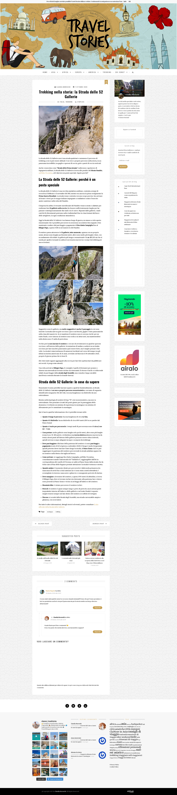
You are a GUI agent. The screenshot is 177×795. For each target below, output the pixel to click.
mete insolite (125, 742)
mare (119, 742)
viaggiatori (137, 755)
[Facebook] (67, 706)
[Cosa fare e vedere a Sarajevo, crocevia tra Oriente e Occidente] (120, 229)
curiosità (123, 734)
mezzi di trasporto (135, 742)
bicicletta (117, 726)
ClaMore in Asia (118, 731)
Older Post (43, 524)
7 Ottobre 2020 (81, 87)
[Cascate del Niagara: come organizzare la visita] (120, 193)
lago (139, 739)
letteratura (113, 742)
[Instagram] (73, 706)
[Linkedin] (85, 706)
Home (45, 72)
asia (123, 724)
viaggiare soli (125, 755)
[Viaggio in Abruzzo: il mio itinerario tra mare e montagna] (120, 202)
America (92, 72)
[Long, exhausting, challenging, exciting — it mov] (45, 736)
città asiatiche (117, 729)
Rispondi (97, 608)
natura (118, 744)
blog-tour (124, 726)
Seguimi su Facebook (129, 129)
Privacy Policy (114, 764)
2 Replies (80, 102)
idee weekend (124, 737)
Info (125, 1)
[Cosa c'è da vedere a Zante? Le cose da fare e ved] (36, 745)
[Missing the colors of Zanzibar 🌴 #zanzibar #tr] (36, 736)
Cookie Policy (114, 767)
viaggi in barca (114, 758)
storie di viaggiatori (121, 750)
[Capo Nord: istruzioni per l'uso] (120, 186)
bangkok (112, 726)
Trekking (107, 72)
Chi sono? (120, 72)
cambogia (130, 726)
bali (144, 724)
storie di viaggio (131, 750)
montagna (50, 511)
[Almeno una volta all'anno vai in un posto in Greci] (54, 745)
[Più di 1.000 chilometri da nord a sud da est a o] (63, 736)
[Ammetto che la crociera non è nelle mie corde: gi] (54, 754)
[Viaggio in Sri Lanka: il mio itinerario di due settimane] (120, 220)
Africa (65, 72)
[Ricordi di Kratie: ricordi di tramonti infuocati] (45, 763)
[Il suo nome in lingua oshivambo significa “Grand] (54, 772)
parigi (116, 747)
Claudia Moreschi (63, 87)
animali (118, 724)
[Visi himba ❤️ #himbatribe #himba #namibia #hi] (54, 763)
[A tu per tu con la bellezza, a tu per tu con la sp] (45, 745)
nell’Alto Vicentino (46, 173)
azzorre (129, 724)
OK (130, 1)
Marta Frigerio (50, 591)
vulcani (133, 758)
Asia (53, 72)
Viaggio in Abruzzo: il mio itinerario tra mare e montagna (132, 204)
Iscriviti (123, 166)
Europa (78, 72)
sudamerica (127, 753)
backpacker (136, 724)
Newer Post (98, 524)
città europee (132, 729)
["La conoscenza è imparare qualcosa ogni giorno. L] (63, 754)
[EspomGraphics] (130, 791)
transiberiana (135, 753)
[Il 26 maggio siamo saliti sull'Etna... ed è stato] (36, 754)
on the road (127, 745)
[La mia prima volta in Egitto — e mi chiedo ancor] (45, 754)
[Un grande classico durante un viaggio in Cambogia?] (36, 763)
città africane (137, 726)
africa (113, 724)
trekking (58, 511)
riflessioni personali (129, 747)
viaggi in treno (124, 758)
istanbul (117, 739)
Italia (62, 102)
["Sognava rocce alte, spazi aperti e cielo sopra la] (63, 745)
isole (133, 736)
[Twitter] (79, 706)
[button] (58, 263)
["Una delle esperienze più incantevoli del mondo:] (63, 772)
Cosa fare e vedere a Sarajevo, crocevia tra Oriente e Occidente (131, 231)
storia (112, 750)
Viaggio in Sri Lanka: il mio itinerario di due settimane (131, 222)
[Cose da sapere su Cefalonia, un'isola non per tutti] (120, 211)
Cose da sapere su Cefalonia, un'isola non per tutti (131, 213)
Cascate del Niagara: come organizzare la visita (130, 195)
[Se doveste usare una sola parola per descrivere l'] (45, 772)
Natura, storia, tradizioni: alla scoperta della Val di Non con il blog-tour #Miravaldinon (94, 560)
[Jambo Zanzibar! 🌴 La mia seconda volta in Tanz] (54, 736)
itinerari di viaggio (128, 739)
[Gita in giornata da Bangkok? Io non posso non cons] (63, 763)
